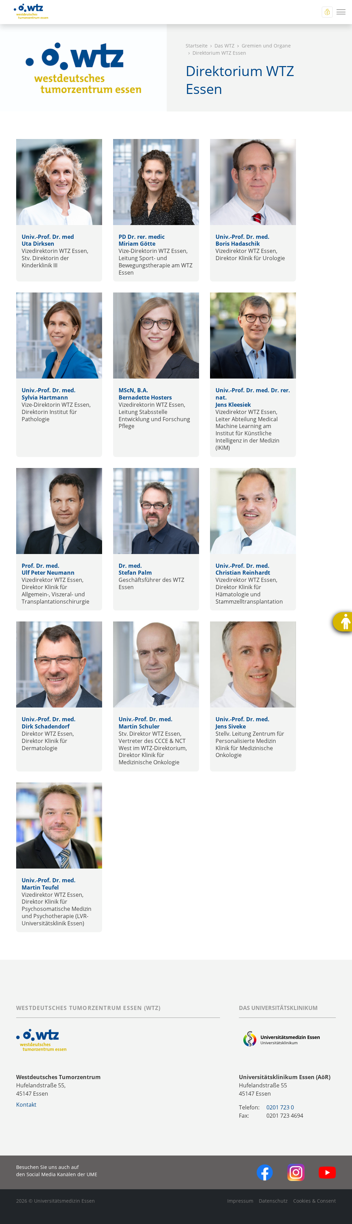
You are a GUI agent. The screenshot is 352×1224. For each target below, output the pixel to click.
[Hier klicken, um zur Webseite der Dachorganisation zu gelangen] (281, 1039)
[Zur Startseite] (27, 12)
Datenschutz (273, 1201)
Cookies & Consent (314, 1201)
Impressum (240, 1201)
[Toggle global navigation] (327, 12)
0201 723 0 (280, 1107)
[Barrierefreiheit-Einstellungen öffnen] (342, 621)
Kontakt (26, 1104)
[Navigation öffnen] (341, 12)
